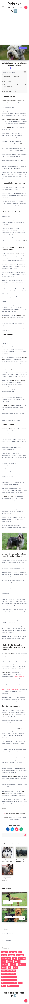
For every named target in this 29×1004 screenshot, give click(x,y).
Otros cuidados (7, 81)
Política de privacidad (7, 933)
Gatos (3, 961)
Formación (22, 958)
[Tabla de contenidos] (24, 72)
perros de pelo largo (15, 817)
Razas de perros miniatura (9, 979)
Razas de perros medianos (17, 813)
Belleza (4, 955)
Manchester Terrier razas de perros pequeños (7, 879)
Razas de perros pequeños (9, 983)
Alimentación (13, 952)
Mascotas (4, 964)
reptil (20, 983)
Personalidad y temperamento (11, 76)
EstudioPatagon (20, 1000)
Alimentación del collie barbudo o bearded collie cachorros (15, 85)
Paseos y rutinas (8, 83)
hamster (17, 961)
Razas (8, 813)
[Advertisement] (14, 29)
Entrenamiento (6, 958)
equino (14, 958)
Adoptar (4, 952)
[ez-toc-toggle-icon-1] (24, 72)
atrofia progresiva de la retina (10, 689)
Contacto (4, 944)
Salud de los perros (13, 986)
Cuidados (11, 955)
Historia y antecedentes (10, 91)
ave (20, 952)
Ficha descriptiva (8, 75)
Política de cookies (6, 940)
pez (10, 967)
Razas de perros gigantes (8, 970)
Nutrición (13, 964)
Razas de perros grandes (8, 973)
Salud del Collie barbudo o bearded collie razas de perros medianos (14, 88)
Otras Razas (21, 964)
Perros (4, 967)
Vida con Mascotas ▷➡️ (15, 7)
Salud (3, 986)
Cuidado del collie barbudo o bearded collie (13, 78)
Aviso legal (5, 937)
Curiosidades (20, 955)
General (10, 961)
